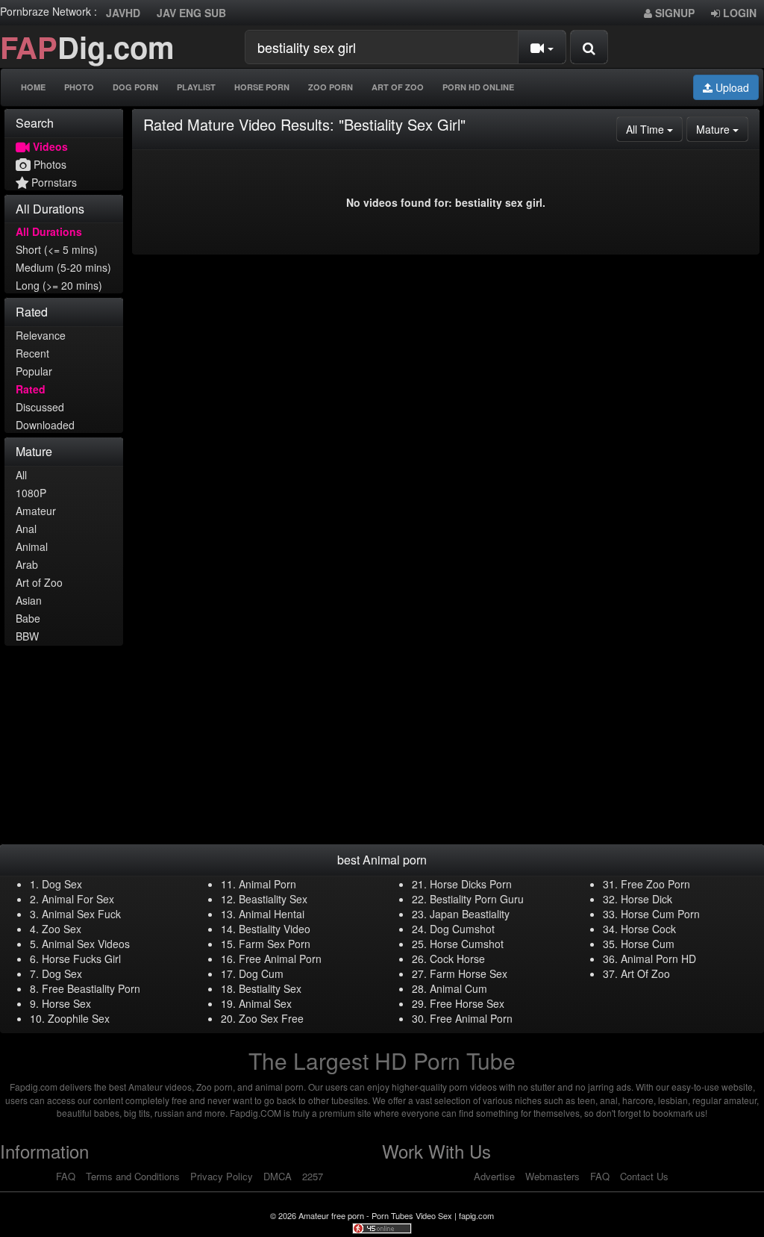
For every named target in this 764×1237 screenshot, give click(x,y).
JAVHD (123, 12)
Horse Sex (66, 1003)
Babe (28, 618)
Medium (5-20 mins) (63, 267)
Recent (32, 353)
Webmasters (552, 1176)
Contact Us (644, 1176)
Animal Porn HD (658, 958)
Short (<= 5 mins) (57, 249)
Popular (34, 371)
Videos (49, 146)
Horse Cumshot (467, 943)
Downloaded (45, 424)
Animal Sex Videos (86, 943)
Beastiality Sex (273, 898)
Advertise (494, 1176)
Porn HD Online (478, 87)
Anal (26, 528)
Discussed (40, 406)
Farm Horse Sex (468, 973)
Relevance (41, 335)
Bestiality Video (274, 928)
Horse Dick (646, 898)
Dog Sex (62, 883)
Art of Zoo (39, 582)
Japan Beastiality (470, 913)
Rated (31, 388)
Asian (29, 600)
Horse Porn (261, 87)
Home (33, 87)
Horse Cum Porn (660, 913)
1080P (31, 492)
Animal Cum (458, 988)
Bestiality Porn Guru (477, 898)
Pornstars (52, 182)
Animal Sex (265, 1003)
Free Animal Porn (280, 958)
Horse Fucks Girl (81, 958)
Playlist (196, 87)
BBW (27, 636)
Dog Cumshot (462, 928)
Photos (48, 164)
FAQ (65, 1176)
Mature (722, 129)
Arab (27, 564)
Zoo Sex (61, 928)
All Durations (49, 231)
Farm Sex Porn (274, 943)
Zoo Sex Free (271, 1018)
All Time (654, 129)
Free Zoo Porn (655, 883)
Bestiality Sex (270, 988)
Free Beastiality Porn (91, 988)
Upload (731, 87)
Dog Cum (261, 973)
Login (738, 12)
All (21, 474)
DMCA (277, 1176)
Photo (79, 87)
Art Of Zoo (398, 87)
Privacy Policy (221, 1176)
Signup (673, 12)
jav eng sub (191, 12)
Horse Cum (647, 943)
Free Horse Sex (467, 1003)
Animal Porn (267, 883)
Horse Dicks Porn (471, 883)
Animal (32, 546)
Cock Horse (457, 958)
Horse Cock (648, 928)
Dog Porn (135, 87)
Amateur (36, 510)
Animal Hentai (271, 913)
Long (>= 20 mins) (59, 285)
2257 (312, 1176)
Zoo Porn (330, 87)
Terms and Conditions (133, 1176)
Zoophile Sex (79, 1018)
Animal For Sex (78, 898)
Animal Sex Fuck (81, 913)
